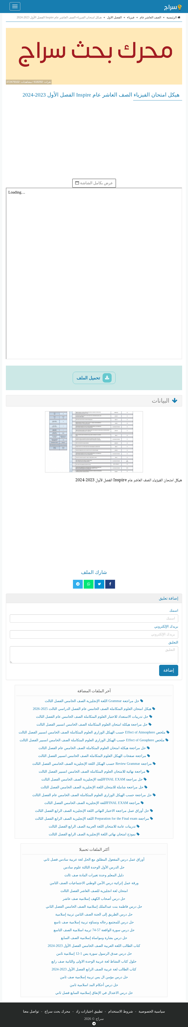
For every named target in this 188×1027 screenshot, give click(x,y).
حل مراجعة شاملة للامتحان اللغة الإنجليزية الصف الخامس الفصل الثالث (92, 787)
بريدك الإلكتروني (166, 626)
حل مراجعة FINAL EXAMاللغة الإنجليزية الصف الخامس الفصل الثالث (92, 779)
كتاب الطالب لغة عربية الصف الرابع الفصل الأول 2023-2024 (94, 969)
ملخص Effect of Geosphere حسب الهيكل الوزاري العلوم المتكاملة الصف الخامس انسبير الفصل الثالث (92, 740)
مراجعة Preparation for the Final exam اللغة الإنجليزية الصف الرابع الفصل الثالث (92, 818)
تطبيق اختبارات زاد (89, 1011)
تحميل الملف (89, 377)
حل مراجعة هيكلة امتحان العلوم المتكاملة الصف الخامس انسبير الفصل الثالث (92, 724)
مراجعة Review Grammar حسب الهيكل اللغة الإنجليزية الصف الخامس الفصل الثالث (92, 764)
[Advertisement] (94, 139)
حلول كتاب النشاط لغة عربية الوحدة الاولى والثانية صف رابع (94, 961)
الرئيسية (171, 17)
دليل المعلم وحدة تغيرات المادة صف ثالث (94, 875)
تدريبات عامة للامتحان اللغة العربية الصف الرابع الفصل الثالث (93, 826)
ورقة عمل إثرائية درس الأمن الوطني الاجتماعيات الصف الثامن (94, 883)
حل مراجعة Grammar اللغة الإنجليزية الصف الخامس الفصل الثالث (92, 701)
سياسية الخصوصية (152, 1011)
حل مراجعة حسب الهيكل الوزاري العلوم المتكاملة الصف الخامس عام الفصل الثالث (92, 795)
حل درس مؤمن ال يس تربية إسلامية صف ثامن (94, 977)
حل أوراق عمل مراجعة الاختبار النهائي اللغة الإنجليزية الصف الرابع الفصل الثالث (92, 811)
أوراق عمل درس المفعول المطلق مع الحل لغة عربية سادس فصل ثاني (94, 859)
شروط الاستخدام (120, 1011)
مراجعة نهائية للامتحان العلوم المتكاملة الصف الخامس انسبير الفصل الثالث (92, 771)
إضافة (168, 670)
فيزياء (130, 17)
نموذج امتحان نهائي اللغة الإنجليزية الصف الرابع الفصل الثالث (93, 834)
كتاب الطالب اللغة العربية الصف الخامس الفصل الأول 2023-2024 (94, 946)
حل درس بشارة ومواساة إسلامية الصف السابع (94, 938)
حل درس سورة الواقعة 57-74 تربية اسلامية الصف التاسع (94, 930)
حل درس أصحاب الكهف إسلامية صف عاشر (94, 899)
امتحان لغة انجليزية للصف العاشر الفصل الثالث (94, 891)
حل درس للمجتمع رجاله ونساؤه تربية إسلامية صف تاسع (94, 922)
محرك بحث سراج (57, 1011)
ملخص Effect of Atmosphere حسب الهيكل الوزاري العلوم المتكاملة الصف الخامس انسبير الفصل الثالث (92, 732)
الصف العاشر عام (150, 17)
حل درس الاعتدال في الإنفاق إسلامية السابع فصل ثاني (94, 993)
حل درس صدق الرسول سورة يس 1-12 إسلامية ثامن (94, 953)
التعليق (173, 642)
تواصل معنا (31, 1011)
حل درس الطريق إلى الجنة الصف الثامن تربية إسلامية (94, 914)
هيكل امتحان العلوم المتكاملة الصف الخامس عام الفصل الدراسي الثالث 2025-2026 (92, 709)
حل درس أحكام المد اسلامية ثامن (94, 985)
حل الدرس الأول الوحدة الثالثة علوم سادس (94, 867)
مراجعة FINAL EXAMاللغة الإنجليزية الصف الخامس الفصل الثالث (92, 803)
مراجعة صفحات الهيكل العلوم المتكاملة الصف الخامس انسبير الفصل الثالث (92, 756)
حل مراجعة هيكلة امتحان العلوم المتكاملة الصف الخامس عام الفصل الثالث (92, 748)
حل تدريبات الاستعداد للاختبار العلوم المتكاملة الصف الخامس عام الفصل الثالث (92, 716)
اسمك (173, 610)
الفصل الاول (114, 17)
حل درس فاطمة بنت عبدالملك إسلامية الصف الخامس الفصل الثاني (94, 906)
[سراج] (173, 6)
